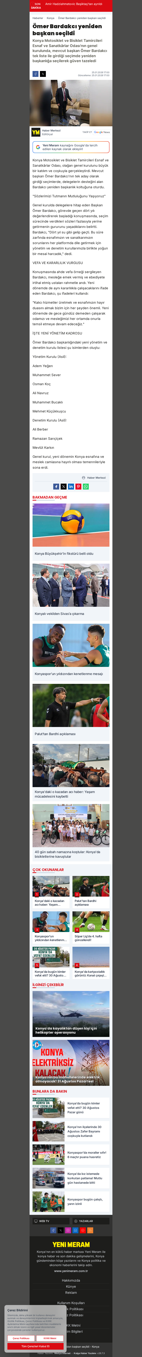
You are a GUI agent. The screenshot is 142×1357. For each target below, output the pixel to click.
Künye (71, 1286)
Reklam (71, 1292)
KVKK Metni (71, 1325)
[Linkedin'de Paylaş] (71, 487)
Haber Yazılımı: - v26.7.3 (71, 1353)
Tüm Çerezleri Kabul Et (35, 1346)
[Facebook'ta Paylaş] (35, 74)
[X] (61, 1230)
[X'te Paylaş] (43, 74)
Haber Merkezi (51, 132)
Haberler (38, 18)
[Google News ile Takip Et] (102, 132)
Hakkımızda (71, 1280)
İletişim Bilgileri (71, 1331)
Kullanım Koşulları (71, 1303)
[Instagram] (68, 1230)
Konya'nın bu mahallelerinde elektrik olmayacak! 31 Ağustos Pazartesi (101, 6)
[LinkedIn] (75, 1230)
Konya (50, 18)
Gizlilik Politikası (71, 1309)
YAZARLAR (86, 1221)
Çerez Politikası (71, 1315)
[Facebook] (53, 1230)
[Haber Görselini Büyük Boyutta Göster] (71, 103)
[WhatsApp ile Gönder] (86, 487)
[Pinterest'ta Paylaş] (78, 487)
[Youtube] (83, 1230)
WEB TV (44, 1221)
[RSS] (90, 1230)
